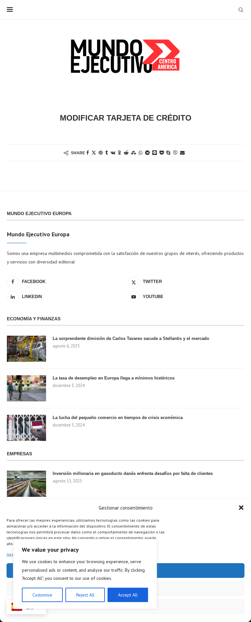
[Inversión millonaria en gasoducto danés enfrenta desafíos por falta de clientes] (26, 484)
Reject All (85, 595)
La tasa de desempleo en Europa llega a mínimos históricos (114, 378)
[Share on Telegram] (147, 153)
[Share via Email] (182, 153)
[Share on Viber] (175, 153)
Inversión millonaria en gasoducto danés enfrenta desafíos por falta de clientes (133, 473)
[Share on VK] (112, 153)
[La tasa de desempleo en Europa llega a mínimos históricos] (26, 388)
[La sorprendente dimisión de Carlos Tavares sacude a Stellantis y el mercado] (26, 349)
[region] (85, 574)
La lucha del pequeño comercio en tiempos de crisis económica (118, 417)
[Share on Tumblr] (106, 153)
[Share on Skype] (168, 153)
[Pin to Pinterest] (101, 153)
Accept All (128, 595)
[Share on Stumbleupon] (133, 153)
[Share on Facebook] (87, 153)
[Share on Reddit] (126, 153)
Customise (42, 595)
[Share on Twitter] (94, 153)
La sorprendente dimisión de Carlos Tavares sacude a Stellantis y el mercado (131, 338)
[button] (241, 507)
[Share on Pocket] (161, 153)
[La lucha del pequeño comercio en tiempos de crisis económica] (26, 428)
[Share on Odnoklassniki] (119, 153)
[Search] (241, 9)
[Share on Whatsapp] (140, 153)
